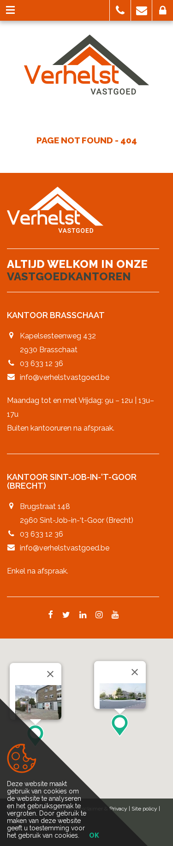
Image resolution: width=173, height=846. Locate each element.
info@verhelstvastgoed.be (64, 377)
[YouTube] (115, 615)
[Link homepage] (86, 65)
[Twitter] (66, 615)
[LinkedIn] (83, 615)
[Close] (50, 674)
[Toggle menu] (10, 10)
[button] (120, 10)
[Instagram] (99, 615)
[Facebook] (50, 615)
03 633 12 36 (41, 363)
